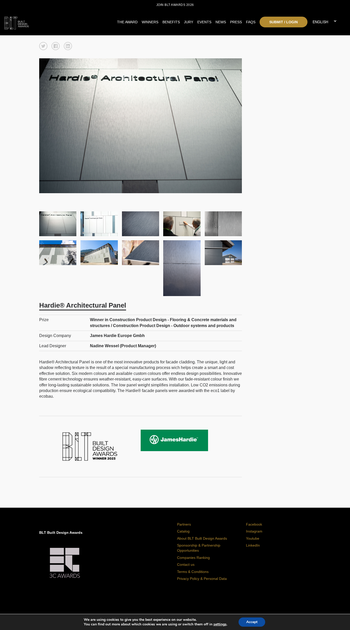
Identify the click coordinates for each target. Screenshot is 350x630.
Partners (184, 524)
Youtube (252, 538)
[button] (43, 46)
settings (220, 624)
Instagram (254, 531)
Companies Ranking (193, 558)
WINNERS (150, 22)
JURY (188, 22)
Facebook (254, 524)
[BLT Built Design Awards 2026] (46, 21)
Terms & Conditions (193, 572)
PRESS (236, 22)
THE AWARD (127, 22)
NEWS (220, 22)
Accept (252, 622)
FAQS (250, 22)
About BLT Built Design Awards (202, 538)
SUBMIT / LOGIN (283, 22)
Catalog (183, 531)
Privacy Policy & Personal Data (202, 579)
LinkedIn (253, 545)
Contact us (185, 564)
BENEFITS (171, 22)
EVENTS (204, 22)
